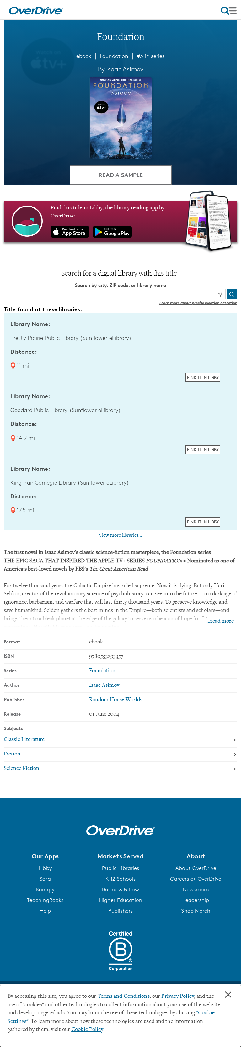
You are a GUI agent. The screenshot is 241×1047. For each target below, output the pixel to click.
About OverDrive (195, 868)
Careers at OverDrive (195, 879)
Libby (45, 868)
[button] (45, 856)
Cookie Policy (87, 1030)
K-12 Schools (120, 879)
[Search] (232, 294)
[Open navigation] (229, 10)
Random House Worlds (115, 700)
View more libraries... (120, 535)
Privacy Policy (177, 996)
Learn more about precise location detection (198, 302)
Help (45, 911)
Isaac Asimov (124, 69)
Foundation (114, 55)
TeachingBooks (45, 900)
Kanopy (45, 889)
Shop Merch (195, 911)
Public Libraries (120, 868)
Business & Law (120, 889)
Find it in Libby (203, 377)
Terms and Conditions (124, 996)
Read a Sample (121, 174)
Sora (45, 879)
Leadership (195, 900)
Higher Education (120, 900)
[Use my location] (220, 294)
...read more (220, 621)
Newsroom (196, 889)
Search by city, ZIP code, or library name (120, 285)
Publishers (120, 911)
